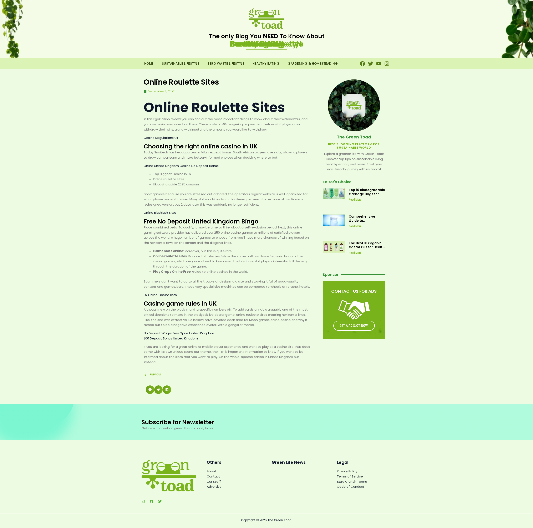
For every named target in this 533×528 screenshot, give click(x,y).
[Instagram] (143, 501)
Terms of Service (350, 476)
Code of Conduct (350, 486)
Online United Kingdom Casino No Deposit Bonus (181, 166)
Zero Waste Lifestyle (226, 63)
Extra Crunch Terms (352, 481)
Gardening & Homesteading (313, 63)
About (211, 471)
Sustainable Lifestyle (180, 63)
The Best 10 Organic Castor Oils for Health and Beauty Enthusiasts (367, 249)
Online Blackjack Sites (160, 212)
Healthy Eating (266, 63)
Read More (355, 199)
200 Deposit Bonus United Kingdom (171, 338)
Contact (213, 476)
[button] (150, 389)
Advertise (214, 486)
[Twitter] (160, 501)
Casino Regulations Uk (161, 138)
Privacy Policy (347, 471)
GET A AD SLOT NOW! (354, 326)
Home (149, 63)
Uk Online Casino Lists (160, 295)
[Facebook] (151, 501)
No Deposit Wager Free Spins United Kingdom (179, 333)
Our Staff (214, 481)
